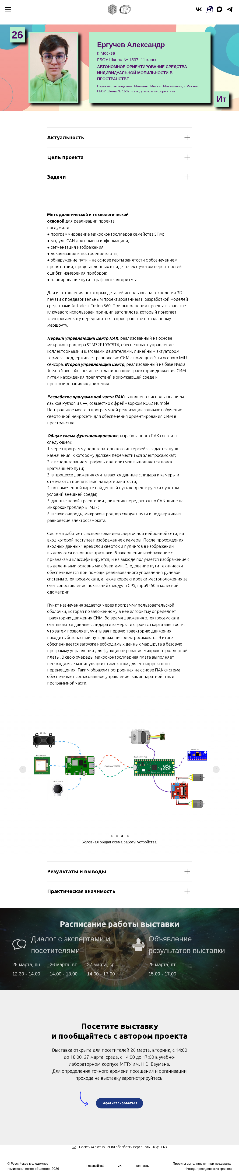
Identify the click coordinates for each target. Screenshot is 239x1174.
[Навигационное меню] (8, 9)
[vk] (198, 12)
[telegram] (229, 12)
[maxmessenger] (219, 12)
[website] (209, 12)
